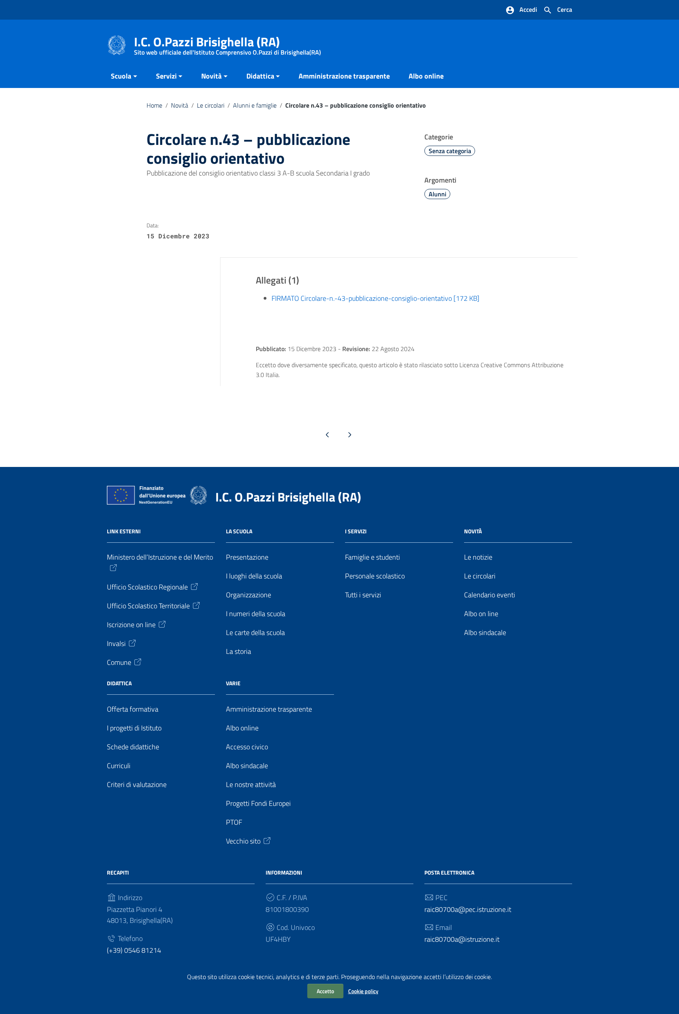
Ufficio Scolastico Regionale (147, 587)
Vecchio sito (243, 841)
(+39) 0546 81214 (134, 950)
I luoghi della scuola (254, 576)
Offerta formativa (132, 709)
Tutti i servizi (363, 594)
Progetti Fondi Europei (258, 803)
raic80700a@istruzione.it (461, 939)
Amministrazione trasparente (344, 76)
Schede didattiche (133, 746)
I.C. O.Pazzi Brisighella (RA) (227, 43)
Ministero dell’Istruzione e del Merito (160, 557)
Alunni (437, 194)
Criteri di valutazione (137, 784)
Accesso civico (247, 746)
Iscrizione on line (131, 624)
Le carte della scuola (255, 632)
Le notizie (478, 557)
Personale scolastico (375, 576)
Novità (211, 76)
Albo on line (481, 613)
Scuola (121, 76)
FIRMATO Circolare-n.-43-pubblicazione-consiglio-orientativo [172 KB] (375, 298)
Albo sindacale (485, 632)
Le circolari (210, 105)
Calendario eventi (489, 594)
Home (154, 105)
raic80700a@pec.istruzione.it (467, 909)
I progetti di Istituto (134, 728)
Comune (119, 662)
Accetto (325, 991)
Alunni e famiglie (255, 105)
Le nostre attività (251, 784)
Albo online (426, 76)
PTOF (234, 822)
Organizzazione (248, 594)
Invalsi (116, 643)
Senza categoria (450, 151)
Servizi (166, 76)
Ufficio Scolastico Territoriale (148, 605)
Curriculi (118, 765)
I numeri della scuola (255, 613)
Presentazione (247, 557)
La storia (238, 651)
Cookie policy (363, 991)
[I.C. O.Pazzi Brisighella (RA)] (117, 44)
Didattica (260, 76)
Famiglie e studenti (372, 557)
